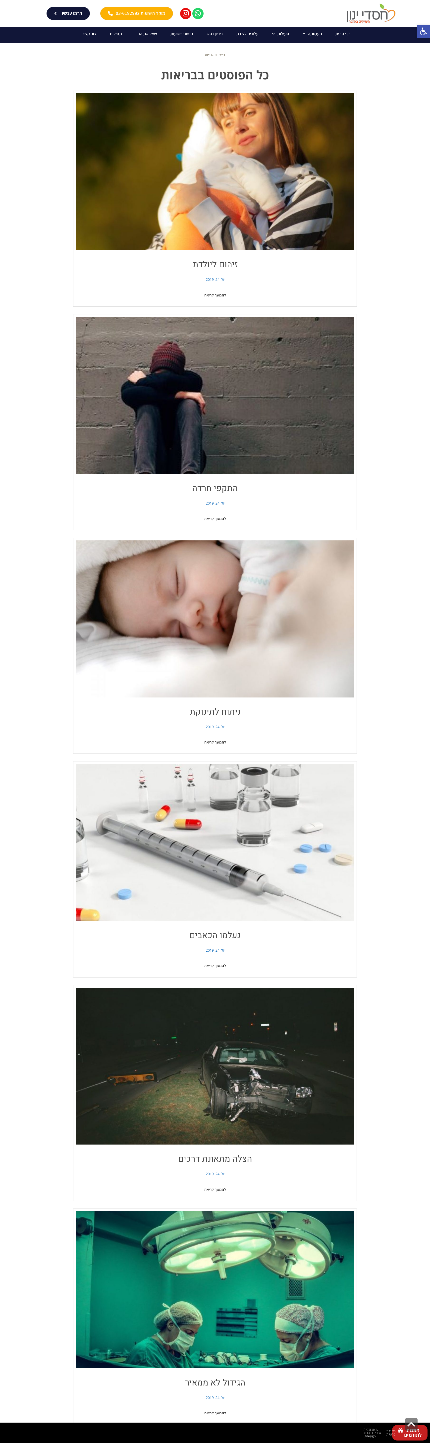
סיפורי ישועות (181, 34)
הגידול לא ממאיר (215, 1382)
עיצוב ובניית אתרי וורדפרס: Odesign (372, 1432)
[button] (423, 31)
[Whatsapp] (198, 13)
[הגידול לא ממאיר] (215, 1289)
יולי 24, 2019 (215, 279)
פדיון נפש (215, 34)
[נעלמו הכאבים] (215, 842)
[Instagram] (185, 13)
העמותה (315, 34)
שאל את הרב (146, 34)
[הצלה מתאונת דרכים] (215, 1066)
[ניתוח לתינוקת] (215, 618)
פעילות (283, 34)
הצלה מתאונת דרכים (215, 1159)
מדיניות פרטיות (391, 1433)
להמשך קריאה (215, 295)
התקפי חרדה (215, 488)
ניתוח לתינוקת (215, 711)
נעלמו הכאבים (215, 935)
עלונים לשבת (247, 34)
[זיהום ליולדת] (215, 171)
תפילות (116, 34)
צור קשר (89, 34)
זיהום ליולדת (215, 264)
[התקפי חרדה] (215, 395)
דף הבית (342, 34)
